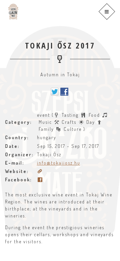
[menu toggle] (107, 11)
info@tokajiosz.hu (58, 163)
